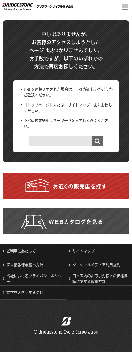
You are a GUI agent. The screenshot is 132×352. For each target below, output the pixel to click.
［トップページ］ (38, 105)
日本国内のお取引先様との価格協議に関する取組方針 (100, 278)
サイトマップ (83, 251)
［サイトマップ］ (79, 105)
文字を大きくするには (24, 292)
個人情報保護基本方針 (24, 265)
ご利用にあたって (21, 251)
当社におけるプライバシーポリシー (34, 278)
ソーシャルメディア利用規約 (96, 265)
